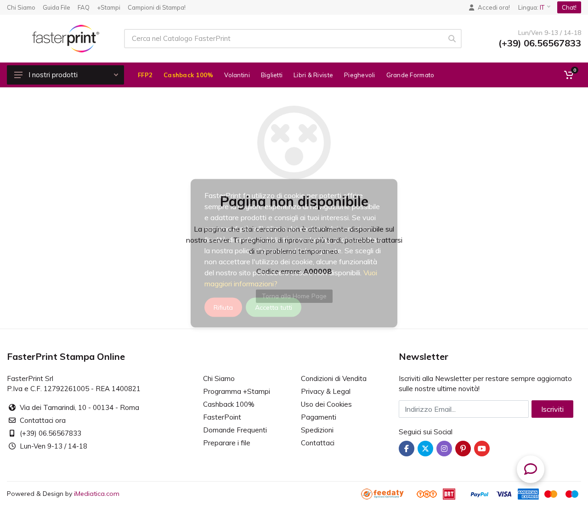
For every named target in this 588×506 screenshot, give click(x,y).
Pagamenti (318, 417)
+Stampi (108, 7)
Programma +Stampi (236, 391)
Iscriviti (552, 409)
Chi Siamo (21, 7)
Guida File (56, 7)
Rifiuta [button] (223, 307)
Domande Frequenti (235, 430)
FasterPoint (222, 417)
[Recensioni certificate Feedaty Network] (388, 493)
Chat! (569, 7)
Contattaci (317, 442)
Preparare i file (226, 442)
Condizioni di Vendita (334, 378)
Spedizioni (317, 430)
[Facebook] (406, 448)
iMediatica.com (96, 493)
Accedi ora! (494, 7)
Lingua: (531, 7)
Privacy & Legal (326, 391)
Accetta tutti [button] (273, 307)
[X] (425, 448)
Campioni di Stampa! (157, 7)
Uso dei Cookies (326, 404)
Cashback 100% (228, 404)
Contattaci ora (43, 420)
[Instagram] (444, 448)
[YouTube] (482, 448)
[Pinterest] (463, 448)
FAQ (84, 7)
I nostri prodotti (53, 74)
